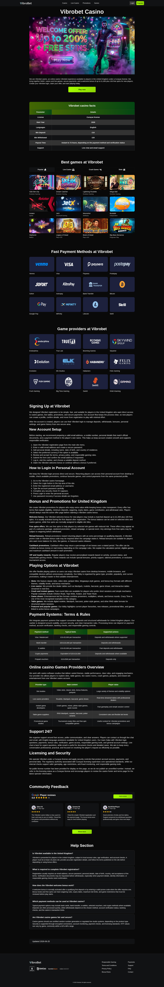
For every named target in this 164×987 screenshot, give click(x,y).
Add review (123, 796)
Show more (82, 831)
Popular (40, 169)
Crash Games (94, 169)
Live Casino (67, 169)
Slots (120, 169)
